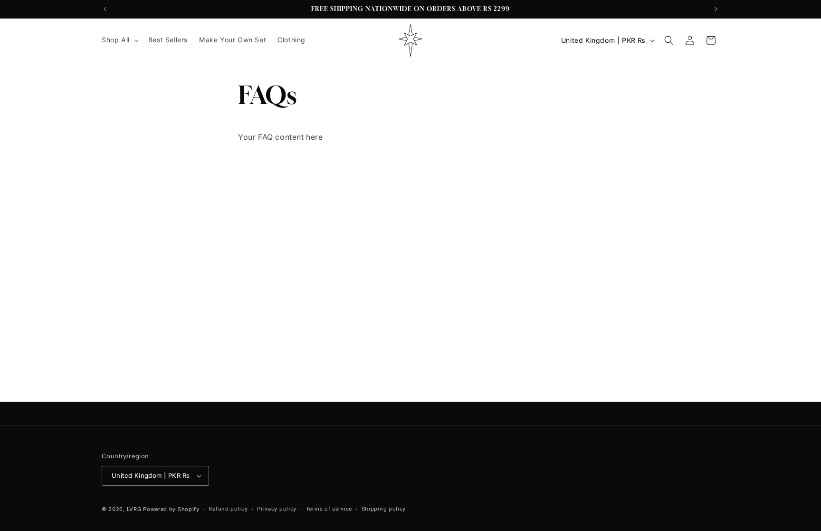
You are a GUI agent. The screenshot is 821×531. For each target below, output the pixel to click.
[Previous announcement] (105, 9)
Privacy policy (276, 508)
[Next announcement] (716, 9)
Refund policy (228, 508)
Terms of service (329, 508)
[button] (119, 40)
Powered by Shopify (171, 509)
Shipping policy (384, 508)
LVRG (134, 509)
